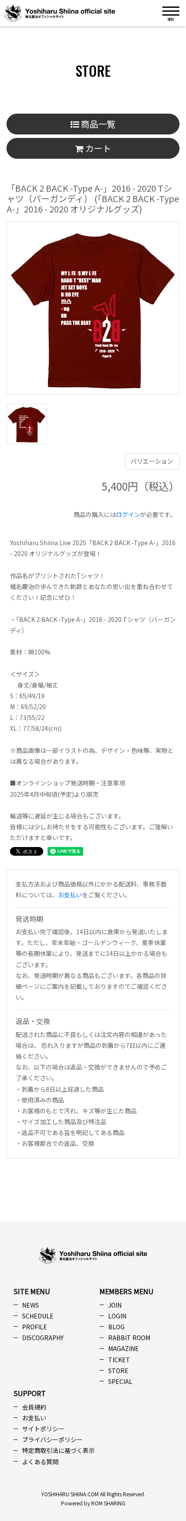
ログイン (128, 514)
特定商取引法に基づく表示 (58, 1450)
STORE (118, 1370)
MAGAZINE (123, 1348)
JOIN (115, 1305)
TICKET (119, 1359)
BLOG (116, 1326)
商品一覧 (97, 124)
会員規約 (34, 1407)
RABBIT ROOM (129, 1337)
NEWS (30, 1305)
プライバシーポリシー (52, 1439)
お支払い (70, 894)
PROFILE (34, 1326)
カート (97, 148)
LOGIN (117, 1316)
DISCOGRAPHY (43, 1337)
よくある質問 (40, 1461)
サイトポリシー (43, 1428)
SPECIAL (120, 1381)
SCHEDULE (38, 1316)
